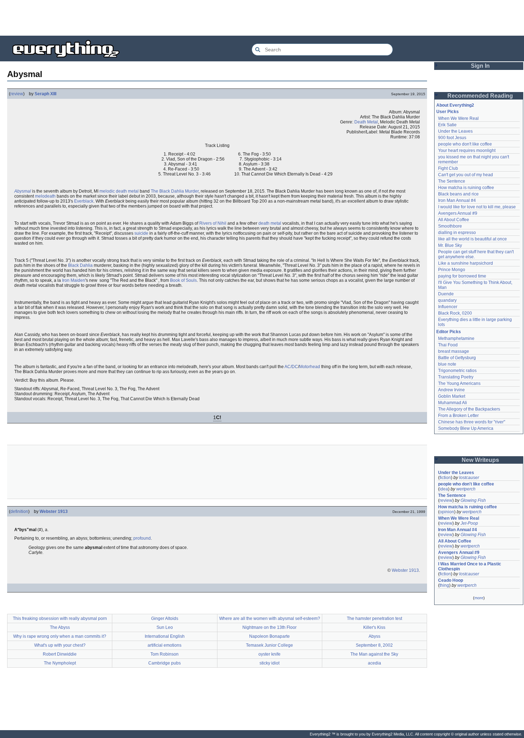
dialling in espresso (457, 232)
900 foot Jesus (452, 137)
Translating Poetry (455, 377)
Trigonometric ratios (457, 370)
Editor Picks (448, 331)
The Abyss (60, 627)
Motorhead (309, 366)
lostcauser (469, 477)
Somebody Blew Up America (465, 428)
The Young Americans (459, 383)
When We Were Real (458, 118)
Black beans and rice (458, 194)
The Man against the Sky (374, 654)
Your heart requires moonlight (466, 150)
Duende (446, 293)
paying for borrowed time (462, 276)
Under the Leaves (455, 131)
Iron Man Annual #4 (457, 200)
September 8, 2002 (374, 645)
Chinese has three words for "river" (471, 421)
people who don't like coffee (465, 144)
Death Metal (366, 121)
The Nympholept (60, 663)
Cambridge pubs (164, 663)
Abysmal (22, 191)
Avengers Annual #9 (457, 213)
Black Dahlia (80, 265)
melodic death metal (119, 191)
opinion (447, 511)
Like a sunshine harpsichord (465, 263)
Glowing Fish (473, 500)
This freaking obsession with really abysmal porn (60, 618)
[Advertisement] (262, 18)
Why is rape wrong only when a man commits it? (59, 636)
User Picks (447, 111)
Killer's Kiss (374, 627)
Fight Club (448, 168)
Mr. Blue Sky (450, 245)
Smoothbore (450, 226)
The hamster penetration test (374, 618)
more (478, 598)
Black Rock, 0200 (455, 313)
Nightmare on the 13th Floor (269, 627)
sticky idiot (269, 663)
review (16, 93)
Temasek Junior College (269, 645)
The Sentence (451, 181)
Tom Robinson (164, 654)
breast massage (453, 351)
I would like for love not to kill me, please (477, 206)
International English (165, 636)
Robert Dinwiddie (60, 654)
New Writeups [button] (480, 460)
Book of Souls (183, 280)
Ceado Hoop (450, 580)
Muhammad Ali (452, 402)
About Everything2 (455, 105)
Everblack (83, 201)
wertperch (466, 489)
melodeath (45, 196)
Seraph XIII (45, 93)
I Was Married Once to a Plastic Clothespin (470, 566)
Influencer (447, 306)
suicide (141, 233)
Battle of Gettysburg (457, 357)
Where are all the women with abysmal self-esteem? (269, 618)
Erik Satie (447, 124)
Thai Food (448, 344)
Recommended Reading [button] (480, 96)
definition (19, 511)
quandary (447, 300)
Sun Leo (164, 627)
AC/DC (291, 366)
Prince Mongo (451, 269)
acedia (374, 663)
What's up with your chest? (60, 645)
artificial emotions (164, 645)
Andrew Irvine (451, 389)
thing (444, 585)
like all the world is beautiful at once (472, 238)
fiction (445, 477)
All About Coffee (453, 219)
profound (142, 538)
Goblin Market (451, 396)
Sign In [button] (480, 66)
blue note (447, 364)
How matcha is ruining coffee (466, 187)
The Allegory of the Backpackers (469, 409)
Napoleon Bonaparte (269, 636)
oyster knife (269, 654)
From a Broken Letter (458, 415)
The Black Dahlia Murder (175, 191)
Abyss (374, 636)
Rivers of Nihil (212, 223)
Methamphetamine (456, 338)
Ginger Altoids (164, 618)
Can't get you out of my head (465, 174)
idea (444, 489)
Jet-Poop (469, 523)
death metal (269, 223)
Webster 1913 (54, 511)
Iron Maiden (73, 280)
